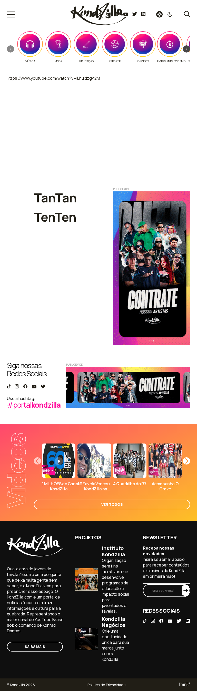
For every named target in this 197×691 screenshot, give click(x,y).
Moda (58, 61)
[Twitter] (134, 14)
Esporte (115, 61)
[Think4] (184, 684)
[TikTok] (100, 14)
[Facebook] (117, 14)
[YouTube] (125, 14)
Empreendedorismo (171, 61)
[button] (186, 49)
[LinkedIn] (143, 14)
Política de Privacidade (106, 684)
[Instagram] (108, 14)
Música (30, 61)
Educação (86, 61)
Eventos (143, 61)
